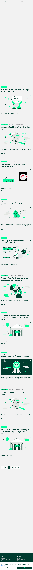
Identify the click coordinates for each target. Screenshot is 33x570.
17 (12, 467)
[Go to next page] (18, 467)
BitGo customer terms (20, 560)
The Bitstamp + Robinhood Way (5, 559)
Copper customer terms (20, 561)
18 (15, 467)
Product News (4, 161)
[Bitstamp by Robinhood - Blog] (3, 1)
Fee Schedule (3, 561)
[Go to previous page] (2, 467)
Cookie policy (3, 565)
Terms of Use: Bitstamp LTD (20, 558)
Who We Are (3, 558)
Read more (3, 115)
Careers (2, 560)
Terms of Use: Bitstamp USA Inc (21, 559)
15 (5, 467)
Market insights (4, 124)
